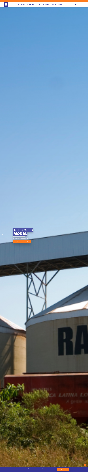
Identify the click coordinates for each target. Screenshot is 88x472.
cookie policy (28, 469)
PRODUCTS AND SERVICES (32, 4)
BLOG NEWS (54, 4)
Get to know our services (24, 241)
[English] (76, 4)
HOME (18, 4)
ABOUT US (23, 4)
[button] (2, 227)
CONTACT (60, 4)
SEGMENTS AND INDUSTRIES (44, 4)
